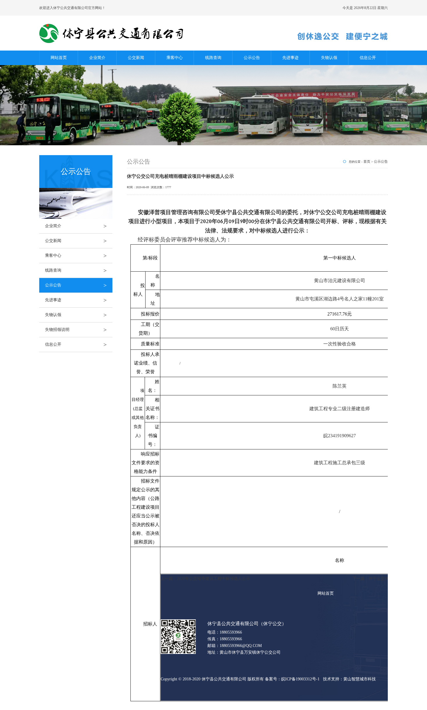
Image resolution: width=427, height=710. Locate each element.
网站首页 (59, 57)
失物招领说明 (76, 330)
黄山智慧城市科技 (359, 679)
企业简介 (97, 57)
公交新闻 (136, 57)
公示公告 (252, 57)
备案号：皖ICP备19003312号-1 (293, 679)
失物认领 (329, 57)
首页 (366, 161)
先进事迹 (290, 57)
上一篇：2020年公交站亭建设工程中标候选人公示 (205, 578)
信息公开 (368, 57)
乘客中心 (174, 57)
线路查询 (213, 57)
